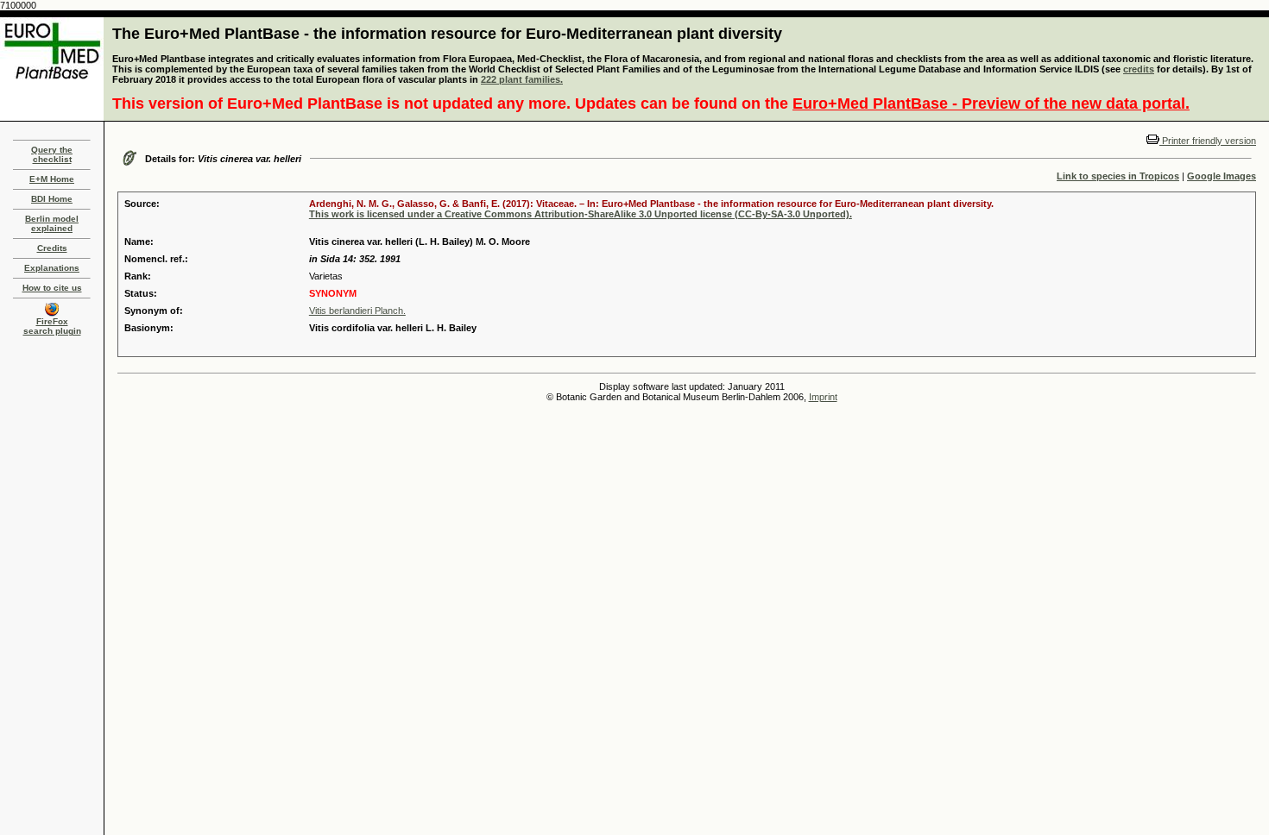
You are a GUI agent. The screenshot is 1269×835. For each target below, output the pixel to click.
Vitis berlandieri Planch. (357, 310)
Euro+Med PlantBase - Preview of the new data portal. (991, 103)
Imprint (823, 397)
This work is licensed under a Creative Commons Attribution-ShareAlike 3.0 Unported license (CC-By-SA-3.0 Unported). (580, 214)
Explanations (51, 268)
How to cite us (52, 287)
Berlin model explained (52, 223)
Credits (52, 248)
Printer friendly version (1207, 140)
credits (1138, 69)
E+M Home (51, 179)
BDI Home (52, 199)
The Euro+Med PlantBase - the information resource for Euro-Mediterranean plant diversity (447, 33)
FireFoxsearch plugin (52, 326)
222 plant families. (522, 79)
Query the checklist (52, 154)
